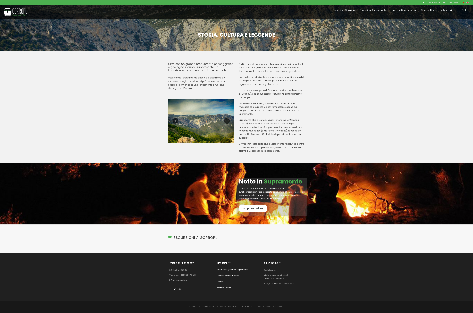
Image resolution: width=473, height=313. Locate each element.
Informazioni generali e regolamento (232, 269)
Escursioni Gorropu (344, 10)
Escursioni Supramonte (373, 10)
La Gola (463, 10)
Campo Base (428, 10)
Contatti (220, 281)
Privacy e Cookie (224, 287)
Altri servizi (447, 10)
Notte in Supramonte (404, 10)
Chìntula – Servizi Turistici (228, 275)
